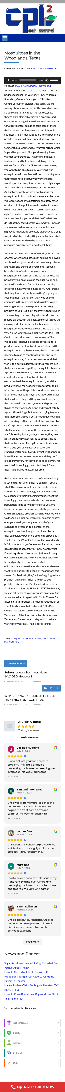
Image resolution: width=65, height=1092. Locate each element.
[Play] (8, 80)
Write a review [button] (29, 737)
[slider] (54, 80)
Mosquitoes (17, 638)
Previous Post (17, 663)
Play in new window (26, 85)
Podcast (32, 68)
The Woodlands (33, 638)
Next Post (50, 688)
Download (45, 85)
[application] (32, 80)
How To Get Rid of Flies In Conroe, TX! (26, 971)
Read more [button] (14, 776)
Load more (32, 941)
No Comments (48, 68)
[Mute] (47, 80)
